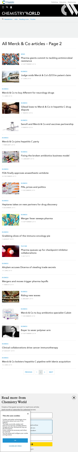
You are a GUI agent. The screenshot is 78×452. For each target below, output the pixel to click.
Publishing (54, 2)
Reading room (24, 19)
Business (24, 71)
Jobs (16, 19)
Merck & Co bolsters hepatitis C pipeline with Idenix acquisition (36, 361)
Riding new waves (30, 295)
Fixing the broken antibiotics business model (45, 155)
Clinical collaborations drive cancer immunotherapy (30, 347)
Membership (72, 2)
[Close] (28, 414)
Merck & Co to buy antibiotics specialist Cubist (46, 312)
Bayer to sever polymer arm (36, 330)
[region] (15, 431)
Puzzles (32, 19)
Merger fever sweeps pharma (37, 218)
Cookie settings (15, 446)
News (23, 54)
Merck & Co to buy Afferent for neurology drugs (28, 92)
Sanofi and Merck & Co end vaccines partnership (47, 124)
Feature (24, 246)
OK (15, 440)
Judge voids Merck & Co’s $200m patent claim (46, 75)
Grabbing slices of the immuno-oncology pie (26, 235)
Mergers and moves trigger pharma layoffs (25, 281)
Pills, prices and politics (33, 187)
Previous (29, 372)
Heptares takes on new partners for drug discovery (29, 204)
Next (52, 372)
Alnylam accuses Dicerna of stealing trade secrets (29, 267)
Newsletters (8, 19)
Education (63, 2)
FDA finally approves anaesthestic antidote (25, 173)
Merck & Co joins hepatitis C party (20, 141)
